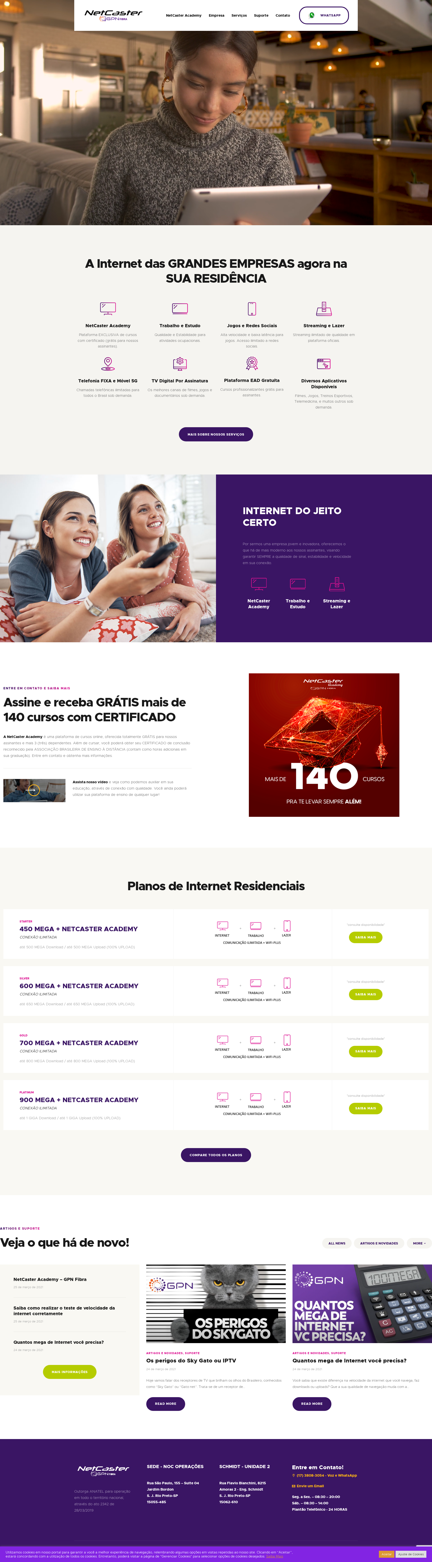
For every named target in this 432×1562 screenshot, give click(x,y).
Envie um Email (310, 1486)
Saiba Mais (274, 1556)
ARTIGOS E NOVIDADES (379, 1243)
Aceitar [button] (387, 1554)
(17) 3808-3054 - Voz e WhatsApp (327, 1475)
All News (336, 1243)
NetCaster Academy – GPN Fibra (50, 1279)
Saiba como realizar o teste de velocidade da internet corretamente (64, 1311)
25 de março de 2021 (28, 1287)
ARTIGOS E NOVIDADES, (165, 1353)
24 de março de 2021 (28, 1350)
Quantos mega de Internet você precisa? (59, 1342)
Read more (165, 1404)
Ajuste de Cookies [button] (411, 1554)
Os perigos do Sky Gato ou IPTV (191, 1361)
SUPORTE (192, 1353)
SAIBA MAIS (365, 937)
